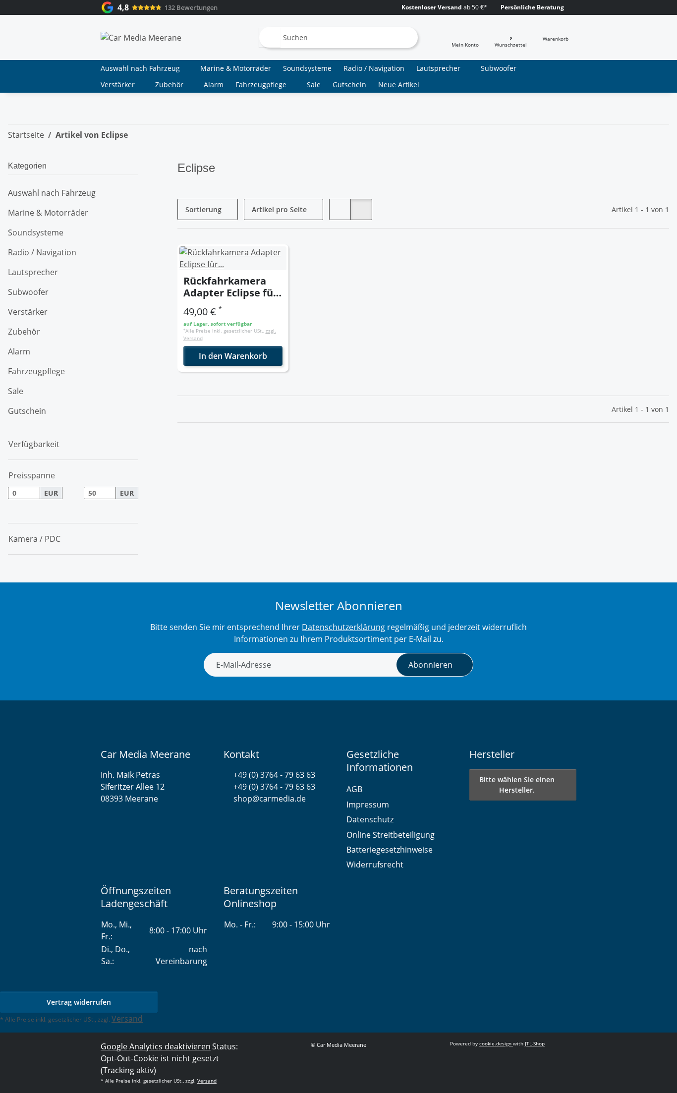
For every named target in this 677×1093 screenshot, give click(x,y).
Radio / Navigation (42, 252)
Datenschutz (370, 819)
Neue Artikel (398, 84)
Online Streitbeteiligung (390, 834)
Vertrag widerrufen (79, 1002)
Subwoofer (28, 292)
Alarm (19, 351)
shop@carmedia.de (269, 798)
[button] (465, 37)
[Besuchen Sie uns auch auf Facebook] (245, 822)
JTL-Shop (535, 1043)
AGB (354, 789)
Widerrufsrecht (374, 864)
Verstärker (28, 311)
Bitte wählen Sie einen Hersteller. (517, 785)
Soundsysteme (35, 232)
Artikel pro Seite (279, 209)
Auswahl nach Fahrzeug (52, 192)
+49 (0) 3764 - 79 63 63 (274, 774)
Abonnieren (430, 664)
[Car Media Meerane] (141, 37)
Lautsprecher (33, 272)
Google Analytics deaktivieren (156, 1046)
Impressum (367, 804)
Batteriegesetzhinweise (389, 849)
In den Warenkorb (233, 355)
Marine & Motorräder (48, 212)
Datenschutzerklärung (343, 627)
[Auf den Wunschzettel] (271, 261)
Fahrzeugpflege (36, 371)
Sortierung (203, 209)
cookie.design (496, 1043)
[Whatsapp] (228, 822)
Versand (127, 1018)
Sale (15, 391)
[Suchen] (270, 37)
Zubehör (24, 331)
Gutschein (27, 410)
